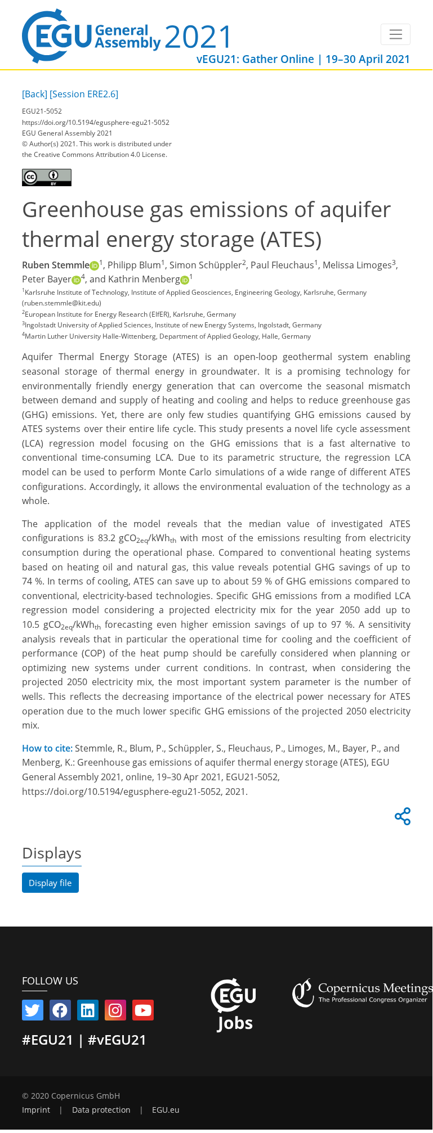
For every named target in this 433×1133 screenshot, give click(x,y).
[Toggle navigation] (395, 34)
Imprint (36, 1110)
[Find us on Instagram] (115, 1012)
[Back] (34, 94)
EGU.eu (166, 1110)
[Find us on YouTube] (143, 1012)
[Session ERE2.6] (84, 94)
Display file (50, 882)
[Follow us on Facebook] (60, 1012)
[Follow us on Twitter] (32, 1012)
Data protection (101, 1110)
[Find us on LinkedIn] (88, 1012)
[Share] (401, 819)
